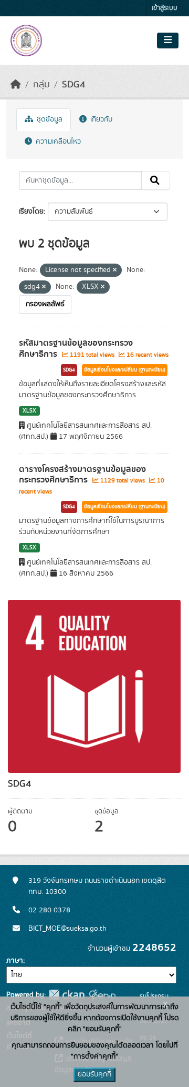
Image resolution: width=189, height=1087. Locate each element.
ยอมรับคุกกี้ (94, 1074)
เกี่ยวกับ (100, 119)
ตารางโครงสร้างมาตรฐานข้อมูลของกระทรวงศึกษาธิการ (82, 474)
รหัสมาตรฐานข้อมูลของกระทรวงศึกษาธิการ (76, 348)
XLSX (29, 411)
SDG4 (73, 85)
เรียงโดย (31, 211)
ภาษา (14, 960)
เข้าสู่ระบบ (164, 8)
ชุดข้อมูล (48, 119)
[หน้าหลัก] (15, 85)
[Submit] (155, 180)
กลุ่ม (41, 85)
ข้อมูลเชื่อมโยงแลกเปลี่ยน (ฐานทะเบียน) (124, 370)
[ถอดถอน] (115, 270)
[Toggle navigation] (167, 40)
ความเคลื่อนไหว (57, 141)
